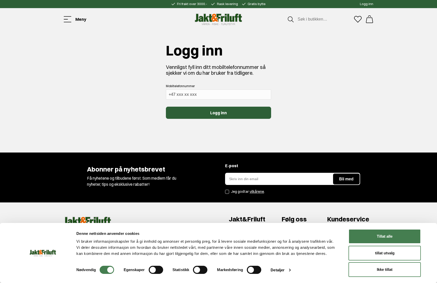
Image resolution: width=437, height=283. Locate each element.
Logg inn (366, 4)
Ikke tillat (384, 269)
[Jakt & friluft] (218, 19)
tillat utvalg (385, 253)
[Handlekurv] (369, 19)
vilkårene (257, 191)
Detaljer (278, 270)
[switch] (156, 270)
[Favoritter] (358, 19)
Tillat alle (384, 236)
